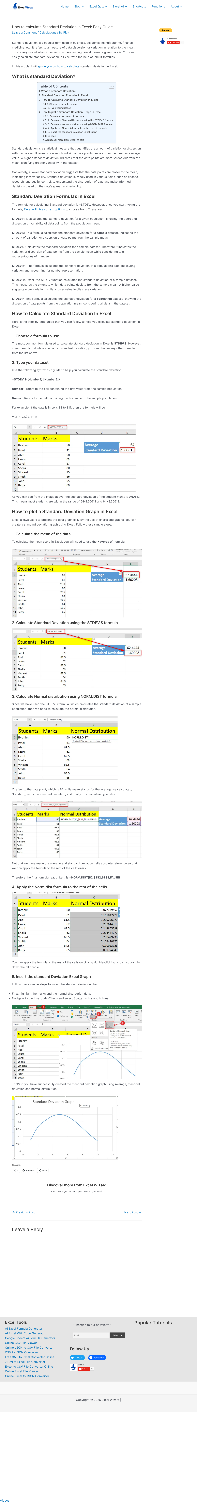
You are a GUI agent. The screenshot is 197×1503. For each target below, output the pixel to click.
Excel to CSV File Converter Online (29, 1366)
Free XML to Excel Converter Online (29, 1357)
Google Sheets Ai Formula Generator (30, 1338)
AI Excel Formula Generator (23, 1328)
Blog (77, 6)
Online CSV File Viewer (21, 1343)
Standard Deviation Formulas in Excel (65, 95)
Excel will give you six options (44, 209)
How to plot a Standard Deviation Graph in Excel (71, 112)
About (175, 6)
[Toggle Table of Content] (110, 86)
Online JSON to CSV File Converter (29, 1347)
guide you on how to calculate (58, 66)
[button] (82, 6)
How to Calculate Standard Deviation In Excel (70, 99)
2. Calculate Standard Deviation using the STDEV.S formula (80, 120)
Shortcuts (139, 6)
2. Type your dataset (59, 107)
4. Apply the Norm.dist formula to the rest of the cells (77, 128)
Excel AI (118, 6)
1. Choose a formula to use (62, 104)
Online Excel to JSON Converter (27, 1376)
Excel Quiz (96, 6)
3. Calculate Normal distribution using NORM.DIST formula (80, 124)
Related (52, 136)
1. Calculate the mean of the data (65, 116)
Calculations (48, 32)
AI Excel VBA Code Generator (25, 1333)
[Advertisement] (172, 93)
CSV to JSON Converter (21, 1352)
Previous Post (23, 1212)
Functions (158, 6)
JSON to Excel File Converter (25, 1362)
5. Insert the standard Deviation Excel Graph (72, 132)
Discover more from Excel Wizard (65, 139)
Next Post (132, 1212)
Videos (4, 1500)
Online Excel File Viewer (21, 1371)
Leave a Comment (24, 32)
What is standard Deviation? (58, 91)
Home (65, 6)
